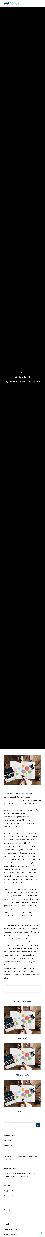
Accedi (6, 1224)
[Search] (38, 1125)
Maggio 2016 (8, 1196)
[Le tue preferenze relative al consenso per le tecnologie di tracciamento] (41, 1233)
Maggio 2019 (8, 1191)
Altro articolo (8, 1146)
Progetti (22, 373)
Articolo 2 (7, 1140)
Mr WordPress (9, 1173)
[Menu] (41, 3)
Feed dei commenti (10, 1235)
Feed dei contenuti (10, 1229)
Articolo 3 (7, 1151)
